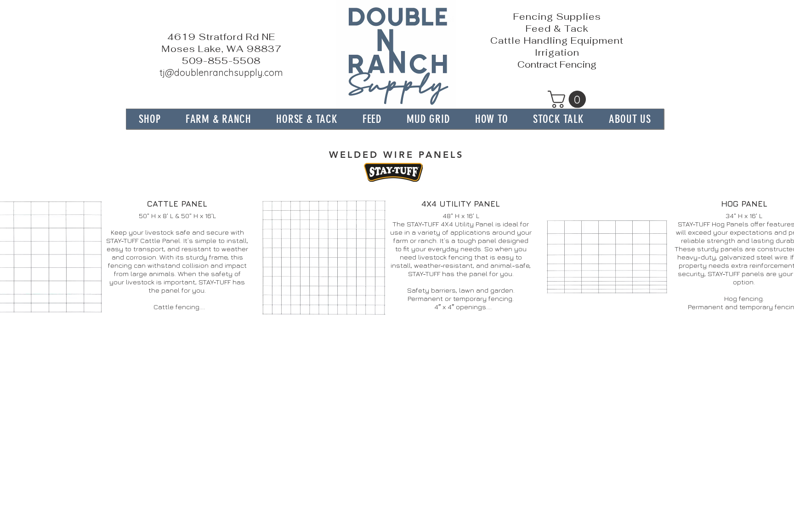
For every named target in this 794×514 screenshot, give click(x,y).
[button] (569, 99)
